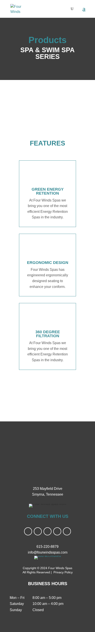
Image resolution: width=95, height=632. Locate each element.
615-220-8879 (47, 546)
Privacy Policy (63, 572)
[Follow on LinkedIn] (67, 531)
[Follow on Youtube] (47, 531)
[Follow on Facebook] (28, 531)
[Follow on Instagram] (38, 531)
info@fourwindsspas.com (47, 552)
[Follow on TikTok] (57, 531)
